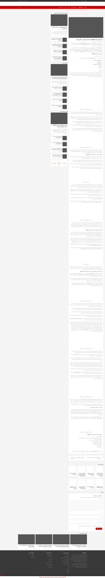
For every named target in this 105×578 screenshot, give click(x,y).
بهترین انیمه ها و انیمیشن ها (65, 558)
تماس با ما (19, 0)
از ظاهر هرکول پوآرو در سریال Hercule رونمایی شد (59, 27)
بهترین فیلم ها (67, 554)
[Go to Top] (2, 574)
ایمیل (101, 517)
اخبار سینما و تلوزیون (59, 163)
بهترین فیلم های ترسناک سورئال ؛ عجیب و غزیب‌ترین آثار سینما (57, 155)
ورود (27, 0)
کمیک (69, 7)
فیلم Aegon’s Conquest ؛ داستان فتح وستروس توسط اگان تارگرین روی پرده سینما (57, 45)
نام (101, 512)
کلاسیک (68, 572)
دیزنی (68, 565)
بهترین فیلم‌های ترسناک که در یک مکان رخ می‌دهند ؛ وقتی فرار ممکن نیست (57, 149)
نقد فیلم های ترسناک (66, 562)
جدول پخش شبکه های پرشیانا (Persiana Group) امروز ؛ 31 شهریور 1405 (79, 546)
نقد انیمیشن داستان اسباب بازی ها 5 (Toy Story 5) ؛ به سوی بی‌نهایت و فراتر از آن (56, 39)
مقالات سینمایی (74, 7)
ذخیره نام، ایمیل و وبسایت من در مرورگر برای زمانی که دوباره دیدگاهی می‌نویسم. (90, 526)
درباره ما (22, 0)
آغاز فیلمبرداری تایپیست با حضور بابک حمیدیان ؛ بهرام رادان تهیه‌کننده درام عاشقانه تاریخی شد (81, 474)
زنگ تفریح (64, 163)
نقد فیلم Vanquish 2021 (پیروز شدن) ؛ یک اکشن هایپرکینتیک (77, 458)
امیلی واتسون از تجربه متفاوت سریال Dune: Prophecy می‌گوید (82, 487)
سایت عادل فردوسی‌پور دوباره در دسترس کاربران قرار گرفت (73, 487)
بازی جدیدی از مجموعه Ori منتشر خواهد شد (72, 474)
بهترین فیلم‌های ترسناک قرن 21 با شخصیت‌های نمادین (57, 143)
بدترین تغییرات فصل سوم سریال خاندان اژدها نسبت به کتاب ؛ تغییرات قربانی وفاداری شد (57, 57)
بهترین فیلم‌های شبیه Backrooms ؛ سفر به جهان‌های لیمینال (60, 126)
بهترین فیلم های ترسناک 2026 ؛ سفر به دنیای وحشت (57, 137)
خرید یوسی (32, 558)
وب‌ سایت (100, 521)
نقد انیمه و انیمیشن (49, 562)
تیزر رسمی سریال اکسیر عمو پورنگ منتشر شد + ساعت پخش (91, 474)
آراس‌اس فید (50, 567)
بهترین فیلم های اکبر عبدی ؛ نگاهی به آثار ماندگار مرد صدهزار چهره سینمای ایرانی (44, 546)
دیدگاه (101, 499)
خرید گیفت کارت (32, 556)
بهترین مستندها (67, 559)
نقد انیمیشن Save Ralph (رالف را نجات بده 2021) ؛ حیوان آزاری (94, 458)
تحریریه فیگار (94, 41)
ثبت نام (25, 0)
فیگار (85, 7)
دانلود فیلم (32, 554)
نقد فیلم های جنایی (66, 564)
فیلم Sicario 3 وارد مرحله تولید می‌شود (90, 487)
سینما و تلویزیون (81, 7)
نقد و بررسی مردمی (49, 564)
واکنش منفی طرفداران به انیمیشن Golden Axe (99, 487)
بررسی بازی (50, 561)
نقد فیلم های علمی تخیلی (65, 561)
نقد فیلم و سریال (54, 163)
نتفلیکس (68, 570)
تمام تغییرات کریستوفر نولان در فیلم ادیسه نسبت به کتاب (57, 51)
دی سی (68, 568)
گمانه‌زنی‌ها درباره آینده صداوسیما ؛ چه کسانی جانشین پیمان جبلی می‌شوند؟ (100, 474)
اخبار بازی (50, 559)
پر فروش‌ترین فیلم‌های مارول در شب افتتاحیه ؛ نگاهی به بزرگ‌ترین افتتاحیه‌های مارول (61, 546)
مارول (68, 567)
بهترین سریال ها (67, 556)
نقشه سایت (50, 565)
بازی (65, 7)
